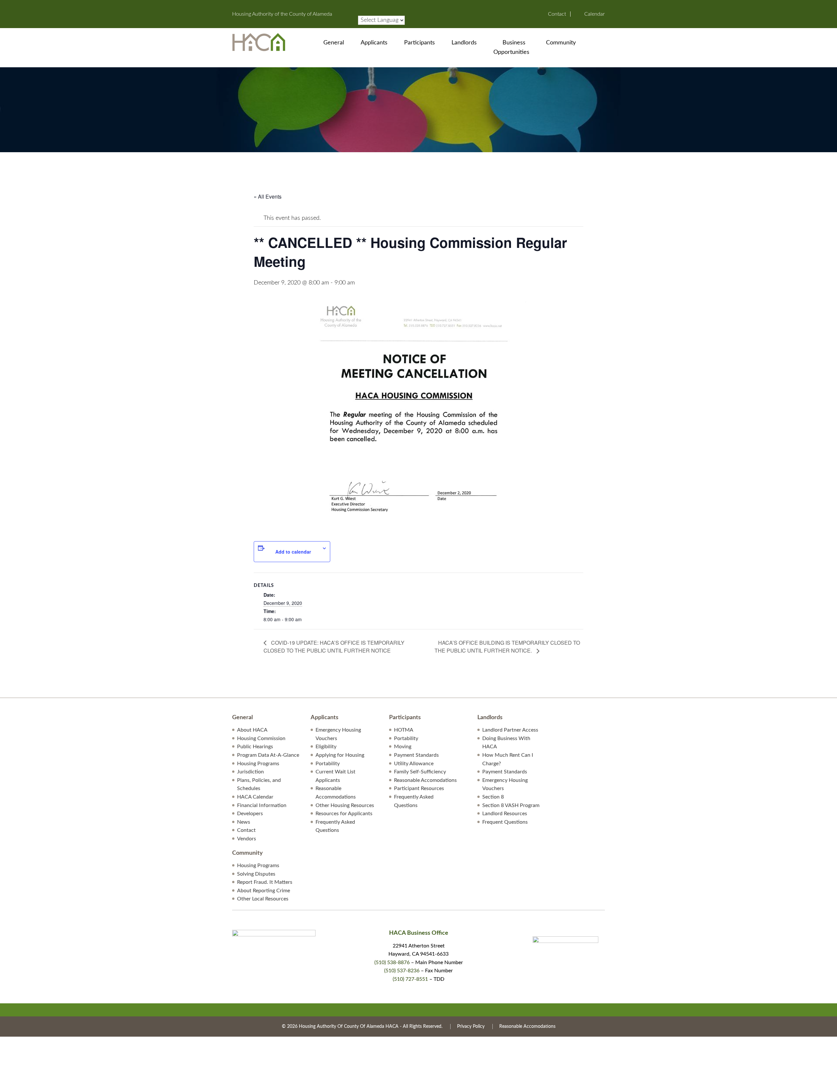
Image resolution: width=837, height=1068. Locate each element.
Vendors (246, 838)
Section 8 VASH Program (510, 805)
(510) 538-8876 (392, 962)
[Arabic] (361, 5)
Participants (419, 43)
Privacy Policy (471, 1026)
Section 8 (493, 797)
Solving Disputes (256, 874)
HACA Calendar (255, 797)
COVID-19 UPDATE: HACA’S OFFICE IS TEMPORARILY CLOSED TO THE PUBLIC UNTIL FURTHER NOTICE (334, 646)
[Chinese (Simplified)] (367, 5)
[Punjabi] (407, 5)
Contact (557, 14)
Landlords (464, 43)
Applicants (374, 43)
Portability (328, 763)
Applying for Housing (340, 755)
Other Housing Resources (345, 805)
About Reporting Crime (263, 890)
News (243, 822)
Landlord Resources (504, 813)
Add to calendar (293, 551)
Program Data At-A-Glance (268, 755)
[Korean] (394, 5)
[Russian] (361, 12)
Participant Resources (419, 788)
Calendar (594, 14)
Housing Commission (261, 738)
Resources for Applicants (344, 813)
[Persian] (400, 5)
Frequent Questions (505, 822)
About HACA (252, 730)
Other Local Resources (262, 898)
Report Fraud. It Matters (264, 882)
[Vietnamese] (374, 12)
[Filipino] (387, 5)
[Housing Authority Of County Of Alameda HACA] (258, 42)
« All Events (268, 196)
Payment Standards (416, 755)
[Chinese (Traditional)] (374, 5)
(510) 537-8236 (401, 970)
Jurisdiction (250, 771)
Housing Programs (258, 763)
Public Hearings (255, 746)
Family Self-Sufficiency (420, 771)
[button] (601, 42)
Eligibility (326, 746)
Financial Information (261, 805)
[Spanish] (367, 12)
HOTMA (403, 730)
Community (561, 43)
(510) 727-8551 (410, 979)
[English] (381, 5)
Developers (250, 813)
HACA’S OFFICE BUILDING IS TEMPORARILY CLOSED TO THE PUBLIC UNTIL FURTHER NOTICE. (507, 646)
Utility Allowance (414, 763)
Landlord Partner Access (510, 730)
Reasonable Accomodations (425, 780)
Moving (402, 746)
